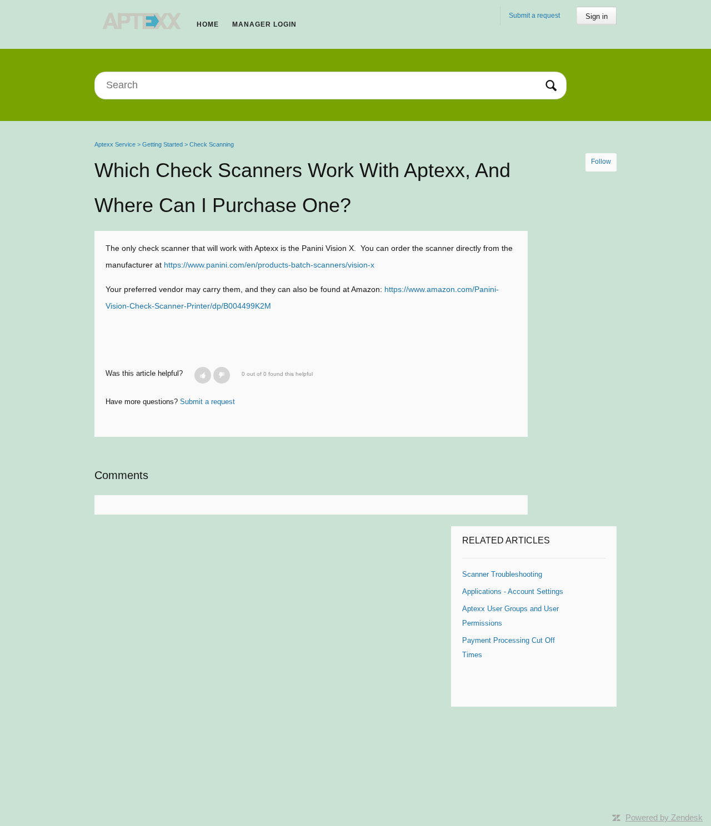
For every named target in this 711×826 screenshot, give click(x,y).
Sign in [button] (596, 16)
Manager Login (264, 24)
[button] (202, 375)
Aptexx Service (115, 144)
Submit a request (534, 15)
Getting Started (162, 144)
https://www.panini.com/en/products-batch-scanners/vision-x (269, 264)
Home (208, 24)
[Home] (142, 21)
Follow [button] (601, 161)
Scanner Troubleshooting (502, 574)
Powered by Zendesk (664, 817)
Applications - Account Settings (512, 591)
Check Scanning (211, 144)
